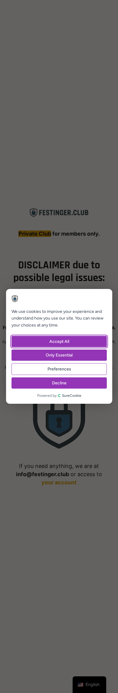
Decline (59, 383)
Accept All (59, 341)
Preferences (59, 369)
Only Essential (59, 355)
